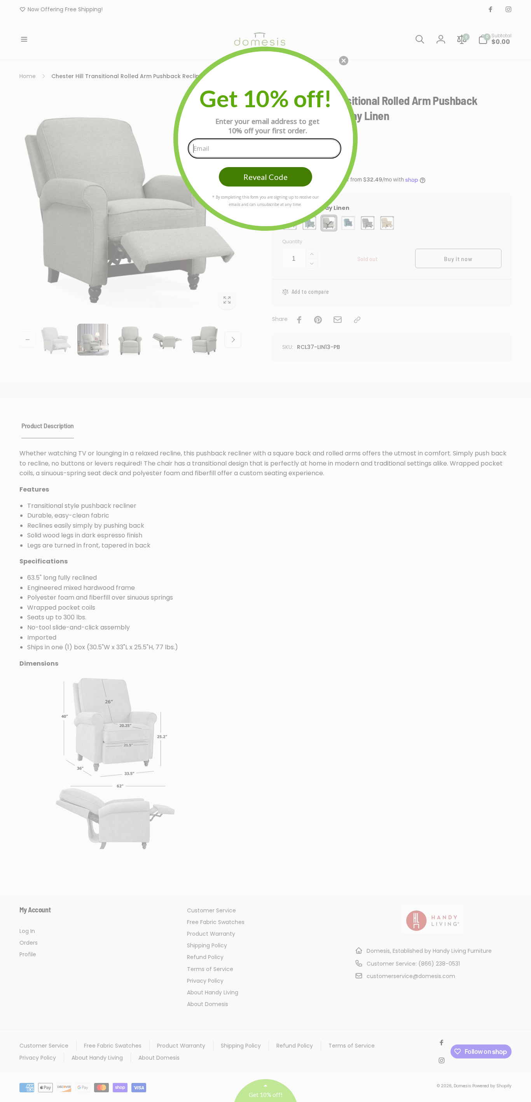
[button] (343, 60)
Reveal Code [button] (265, 176)
